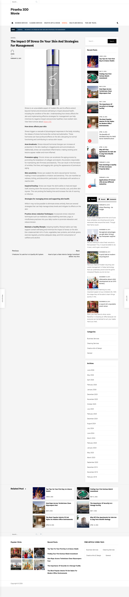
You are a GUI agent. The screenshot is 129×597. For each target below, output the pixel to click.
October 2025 (91, 404)
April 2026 (90, 380)
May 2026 (90, 375)
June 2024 (90, 433)
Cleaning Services (35, 23)
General (65, 23)
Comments (112, 199)
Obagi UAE (47, 122)
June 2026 (90, 370)
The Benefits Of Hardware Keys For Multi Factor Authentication (107, 137)
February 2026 (92, 385)
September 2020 (92, 462)
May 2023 (90, 453)
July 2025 (90, 409)
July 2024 (90, 428)
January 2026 (91, 390)
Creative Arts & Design (52, 23)
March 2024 (91, 438)
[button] (117, 23)
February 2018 (92, 477)
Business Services (21, 23)
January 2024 (91, 448)
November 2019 (92, 472)
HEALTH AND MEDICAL (76, 23)
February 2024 (92, 443)
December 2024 (92, 419)
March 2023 (91, 457)
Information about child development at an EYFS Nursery (107, 281)
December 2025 (92, 394)
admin (12, 54)
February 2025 (92, 414)
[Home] (12, 23)
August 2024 (91, 423)
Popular (93, 199)
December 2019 (92, 467)
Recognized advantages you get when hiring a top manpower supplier (107, 234)
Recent (103, 199)
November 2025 (92, 399)
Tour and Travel (91, 23)
